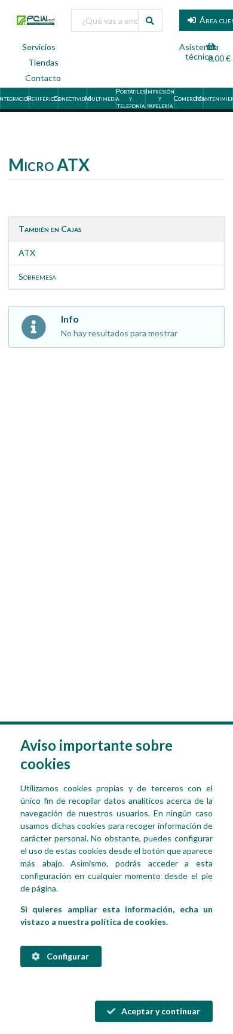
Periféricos (44, 98)
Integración (14, 98)
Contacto (43, 78)
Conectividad (73, 98)
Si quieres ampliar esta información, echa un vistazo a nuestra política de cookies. (116, 915)
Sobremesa (37, 276)
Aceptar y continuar (159, 1011)
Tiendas (43, 62)
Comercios (189, 98)
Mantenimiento (218, 98)
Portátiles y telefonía (131, 98)
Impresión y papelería (160, 98)
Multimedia (101, 98)
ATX (27, 252)
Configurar (67, 956)
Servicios (39, 47)
